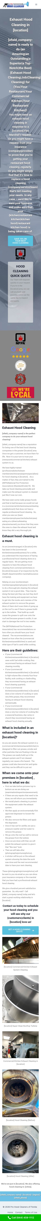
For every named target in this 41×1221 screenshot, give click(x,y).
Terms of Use (31, 1212)
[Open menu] (36, 4)
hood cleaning (18, 909)
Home (10, 1212)
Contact (18, 1212)
